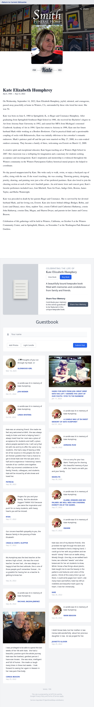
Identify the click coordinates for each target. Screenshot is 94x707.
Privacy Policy (40, 696)
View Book (52, 277)
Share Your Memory (78, 304)
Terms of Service (53, 696)
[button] (24, 627)
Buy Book (65, 277)
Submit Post (80, 345)
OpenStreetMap (49, 700)
